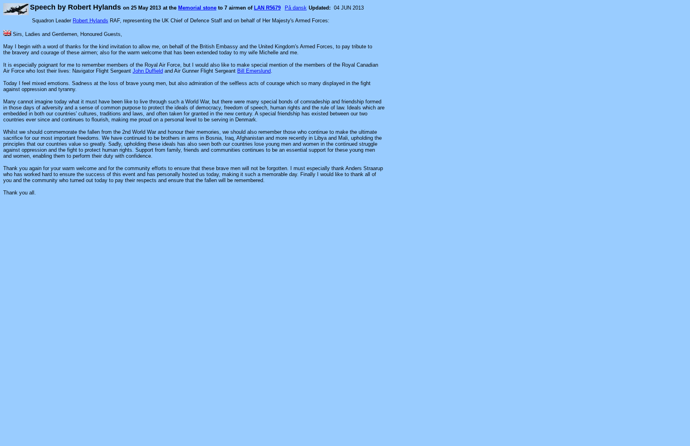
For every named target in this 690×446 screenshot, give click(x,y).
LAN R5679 (267, 8)
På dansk (296, 8)
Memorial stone (197, 8)
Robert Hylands (90, 21)
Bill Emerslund (254, 71)
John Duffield (148, 71)
